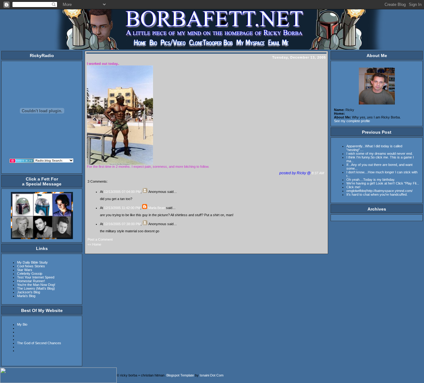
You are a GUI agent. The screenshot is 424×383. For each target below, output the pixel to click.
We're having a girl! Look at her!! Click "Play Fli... (382, 183)
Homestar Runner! (31, 281)
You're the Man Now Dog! (36, 285)
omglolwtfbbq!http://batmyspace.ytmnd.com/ (379, 191)
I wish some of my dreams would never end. (379, 153)
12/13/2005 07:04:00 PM (122, 192)
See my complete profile (352, 121)
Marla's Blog (26, 296)
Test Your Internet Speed (35, 277)
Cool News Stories (31, 266)
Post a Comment (100, 239)
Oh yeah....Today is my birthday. (370, 179)
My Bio (22, 324)
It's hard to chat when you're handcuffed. (377, 194)
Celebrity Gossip (29, 273)
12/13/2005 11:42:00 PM (122, 208)
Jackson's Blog (28, 292)
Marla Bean (156, 208)
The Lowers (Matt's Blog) (36, 288)
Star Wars (24, 270)
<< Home (94, 244)
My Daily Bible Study (32, 262)
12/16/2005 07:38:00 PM (122, 224)
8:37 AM (318, 173)
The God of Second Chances (39, 343)
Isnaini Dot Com (211, 375)
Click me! (353, 187)
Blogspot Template (180, 375)
